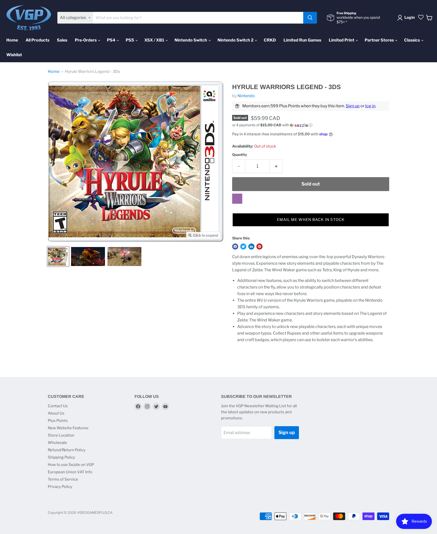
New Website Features (68, 428)
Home (12, 40)
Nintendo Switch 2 (235, 40)
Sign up (353, 106)
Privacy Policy (60, 486)
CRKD (270, 40)
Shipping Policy (61, 457)
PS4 (111, 40)
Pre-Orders (86, 40)
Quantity (239, 155)
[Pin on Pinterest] (259, 246)
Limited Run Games (302, 40)
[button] (310, 125)
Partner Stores (380, 40)
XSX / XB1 (154, 40)
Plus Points (58, 420)
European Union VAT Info (70, 472)
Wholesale (57, 442)
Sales (62, 40)
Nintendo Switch (191, 40)
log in (370, 106)
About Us (56, 413)
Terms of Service (63, 479)
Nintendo (246, 95)
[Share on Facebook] (235, 246)
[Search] (310, 18)
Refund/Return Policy (66, 450)
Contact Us (58, 406)
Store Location (61, 435)
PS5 (130, 40)
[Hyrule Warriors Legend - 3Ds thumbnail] (58, 256)
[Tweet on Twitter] (243, 246)
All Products (37, 40)
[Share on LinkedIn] (251, 246)
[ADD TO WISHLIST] (237, 199)
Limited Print (342, 40)
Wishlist (14, 54)
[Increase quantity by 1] (276, 166)
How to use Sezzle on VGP (71, 464)
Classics (412, 40)
